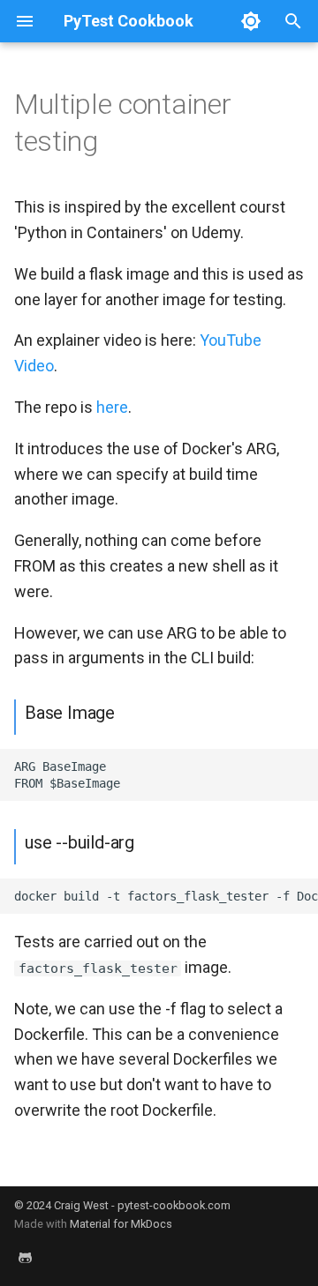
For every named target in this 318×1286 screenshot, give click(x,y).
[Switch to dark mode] (251, 21)
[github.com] (25, 1258)
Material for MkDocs (121, 1223)
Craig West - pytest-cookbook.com (142, 1205)
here (112, 407)
